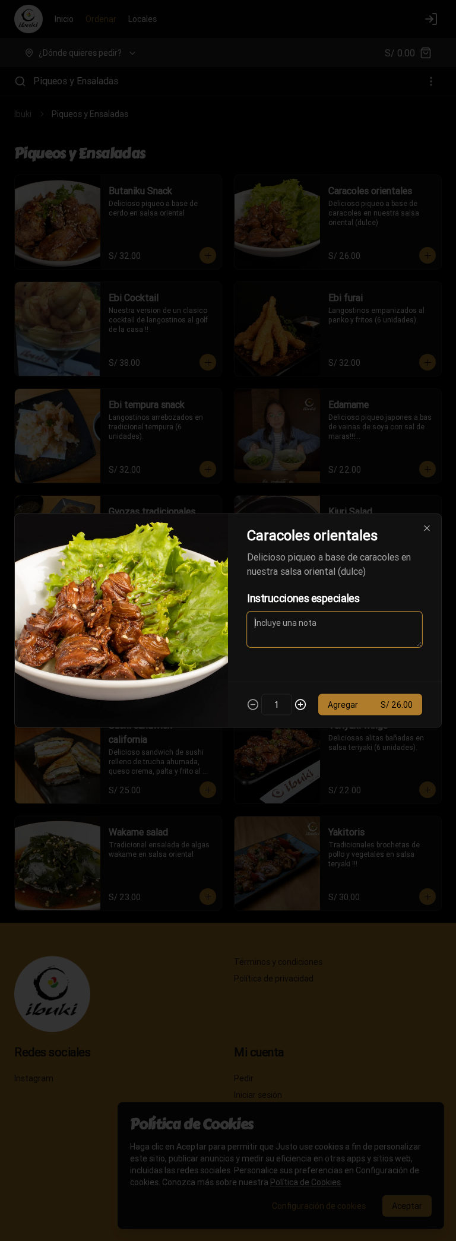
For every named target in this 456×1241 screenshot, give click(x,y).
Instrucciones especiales (303, 598)
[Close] (427, 528)
